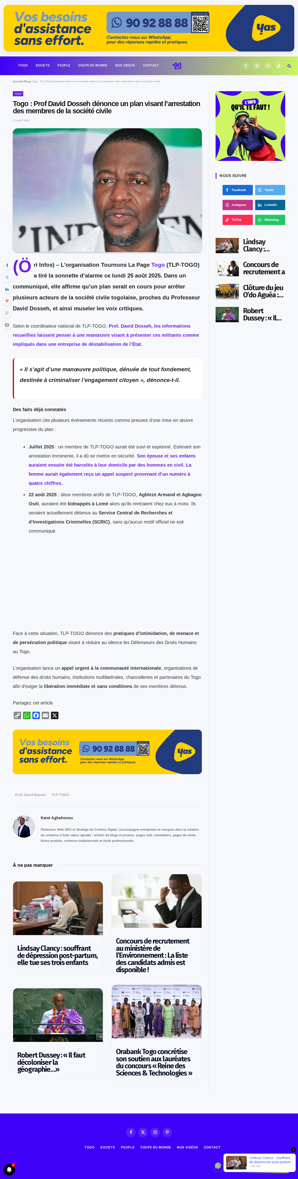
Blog (27, 81)
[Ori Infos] (177, 65)
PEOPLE (64, 65)
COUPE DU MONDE (92, 65)
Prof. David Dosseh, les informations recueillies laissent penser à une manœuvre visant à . (106, 335)
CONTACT (151, 65)
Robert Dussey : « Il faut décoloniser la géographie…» (51, 1062)
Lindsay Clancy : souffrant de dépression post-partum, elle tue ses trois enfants (57, 955)
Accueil (18, 81)
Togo (158, 265)
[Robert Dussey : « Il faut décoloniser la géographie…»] (58, 1015)
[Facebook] (7, 265)
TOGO (23, 65)
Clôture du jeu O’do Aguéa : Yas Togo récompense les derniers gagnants (263, 291)
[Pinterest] (7, 301)
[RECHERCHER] (289, 65)
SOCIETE (43, 65)
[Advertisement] (107, 596)
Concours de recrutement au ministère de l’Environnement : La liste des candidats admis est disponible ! (153, 956)
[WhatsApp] (7, 313)
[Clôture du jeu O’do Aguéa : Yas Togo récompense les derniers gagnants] (227, 291)
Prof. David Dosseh (30, 795)
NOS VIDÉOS (125, 65)
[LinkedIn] (7, 289)
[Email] (7, 324)
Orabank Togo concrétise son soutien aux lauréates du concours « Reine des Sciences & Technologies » (154, 1062)
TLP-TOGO (60, 795)
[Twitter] (7, 277)
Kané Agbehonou (57, 817)
